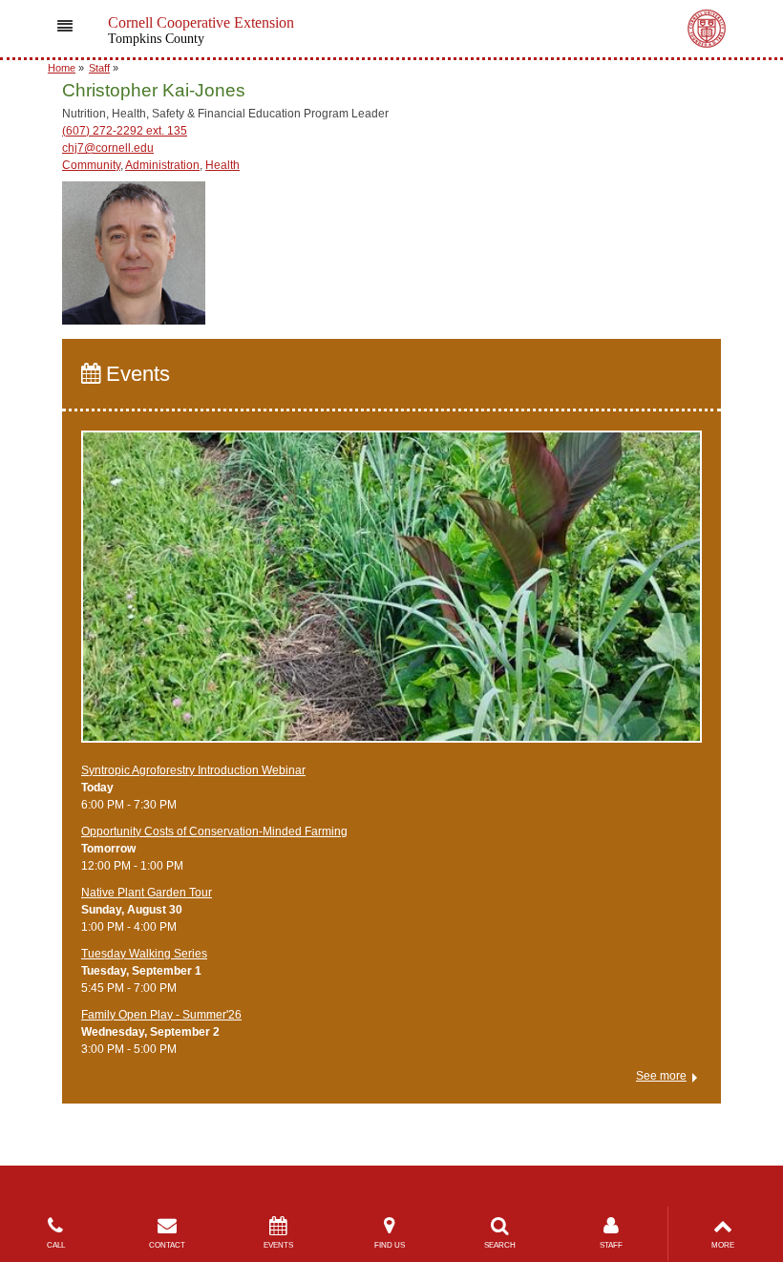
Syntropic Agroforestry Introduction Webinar (193, 770)
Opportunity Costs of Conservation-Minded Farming (214, 831)
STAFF (611, 1245)
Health (222, 165)
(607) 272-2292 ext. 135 (124, 130)
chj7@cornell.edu (108, 148)
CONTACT (167, 1245)
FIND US (389, 1245)
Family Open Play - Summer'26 (161, 1014)
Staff (99, 68)
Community (91, 165)
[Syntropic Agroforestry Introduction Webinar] (391, 595)
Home (61, 68)
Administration (162, 165)
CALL (56, 1245)
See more (661, 1076)
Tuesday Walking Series (144, 953)
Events (135, 374)
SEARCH (500, 1245)
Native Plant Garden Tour (146, 892)
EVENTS (278, 1245)
